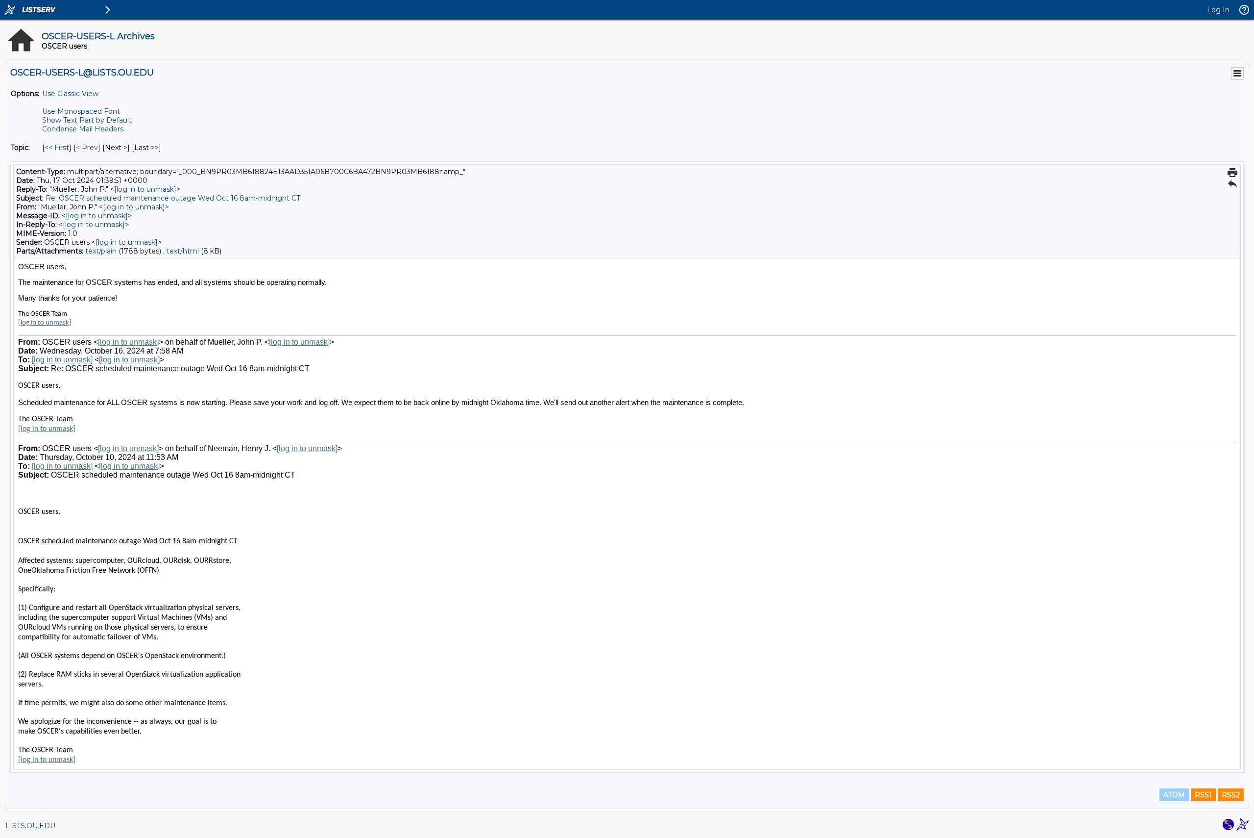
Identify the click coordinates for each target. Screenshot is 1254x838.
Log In (1218, 9)
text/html (183, 251)
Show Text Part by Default (87, 120)
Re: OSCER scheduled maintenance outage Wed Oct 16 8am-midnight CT (173, 198)
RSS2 (1231, 794)
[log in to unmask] (145, 189)
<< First (57, 147)
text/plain (101, 251)
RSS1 (1203, 794)
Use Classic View (70, 93)
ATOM (1174, 794)
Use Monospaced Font (81, 111)
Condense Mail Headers (82, 129)
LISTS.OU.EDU (30, 825)
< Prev (87, 147)
